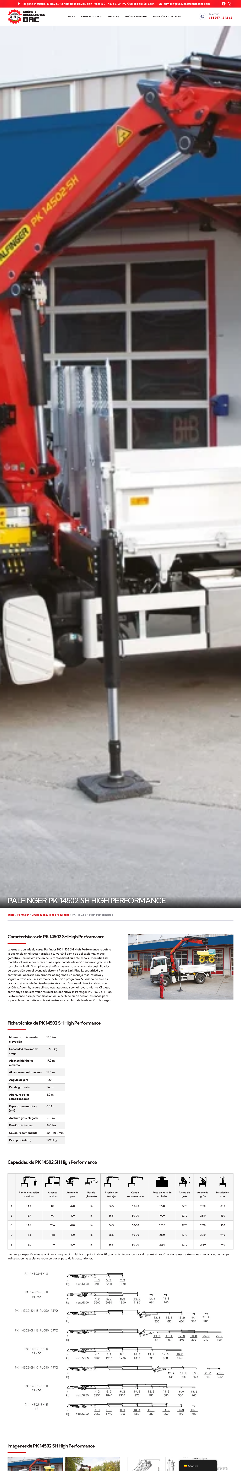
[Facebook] (224, 4)
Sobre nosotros (91, 16)
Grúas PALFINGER (136, 16)
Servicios (113, 16)
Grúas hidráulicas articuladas (50, 914)
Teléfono (214, 14)
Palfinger (23, 914)
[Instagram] (230, 4)
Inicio (71, 16)
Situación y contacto (167, 16)
